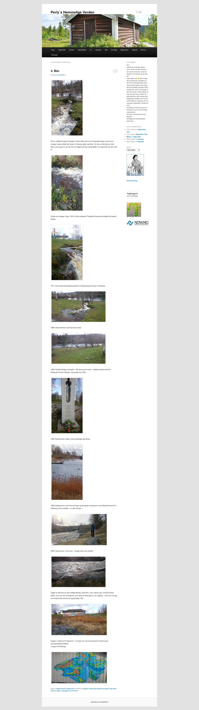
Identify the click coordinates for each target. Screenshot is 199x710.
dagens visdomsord (90, 689)
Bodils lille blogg (132, 181)
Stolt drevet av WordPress (99, 702)
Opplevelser (124, 50)
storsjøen (57, 691)
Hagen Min (62, 50)
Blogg (58, 689)
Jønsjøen (98, 50)
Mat (106, 50)
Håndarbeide (82, 50)
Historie (71, 50)
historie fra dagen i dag (104, 689)
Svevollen (54, 55)
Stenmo (143, 50)
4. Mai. (55, 71)
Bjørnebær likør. (142, 134)
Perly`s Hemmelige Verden (72, 12)
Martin (129, 137)
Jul (91, 50)
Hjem (53, 50)
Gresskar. (141, 139)
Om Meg (114, 50)
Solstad (134, 50)
